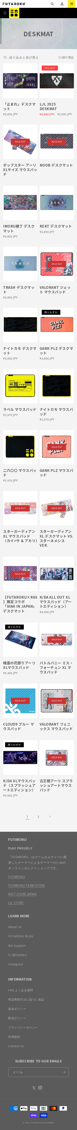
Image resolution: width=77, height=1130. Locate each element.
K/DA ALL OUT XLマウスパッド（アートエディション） (56, 601)
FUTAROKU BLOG (20, 936)
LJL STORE (15, 903)
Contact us (16, 1046)
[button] (52, 4)
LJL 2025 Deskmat (48, 106)
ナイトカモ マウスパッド (56, 411)
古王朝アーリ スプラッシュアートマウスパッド (56, 785)
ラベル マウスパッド (20, 409)
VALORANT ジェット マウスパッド (55, 289)
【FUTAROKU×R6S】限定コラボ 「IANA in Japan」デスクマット (20, 604)
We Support (17, 946)
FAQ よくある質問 (20, 990)
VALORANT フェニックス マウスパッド (56, 726)
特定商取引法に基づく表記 (26, 999)
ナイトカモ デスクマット (20, 350)
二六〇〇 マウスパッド (20, 472)
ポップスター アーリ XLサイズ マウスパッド (20, 169)
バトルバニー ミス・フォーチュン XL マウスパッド (56, 667)
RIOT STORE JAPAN (22, 894)
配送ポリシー (17, 1018)
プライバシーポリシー (23, 1027)
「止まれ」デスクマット (19, 106)
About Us (15, 927)
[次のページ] (49, 816)
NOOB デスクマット (56, 165)
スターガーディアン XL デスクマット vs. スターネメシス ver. (57, 538)
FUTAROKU (16, 877)
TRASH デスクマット (19, 289)
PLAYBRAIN (49, 1123)
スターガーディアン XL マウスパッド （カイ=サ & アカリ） (20, 536)
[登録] (64, 1072)
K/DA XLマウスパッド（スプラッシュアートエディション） (19, 785)
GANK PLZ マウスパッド (56, 472)
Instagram (15, 964)
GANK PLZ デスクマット (56, 350)
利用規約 (14, 1037)
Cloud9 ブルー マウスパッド (18, 726)
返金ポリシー (17, 1009)
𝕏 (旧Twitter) (17, 955)
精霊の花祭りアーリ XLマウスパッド (19, 665)
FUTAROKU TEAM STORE (26, 885)
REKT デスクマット (56, 226)
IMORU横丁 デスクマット (19, 228)
